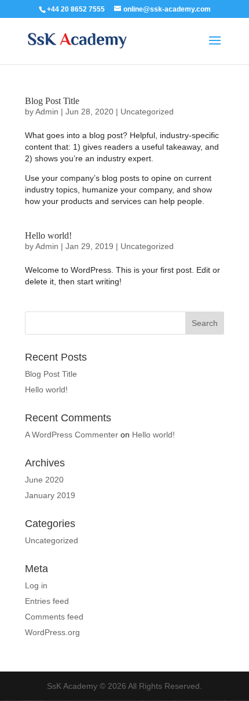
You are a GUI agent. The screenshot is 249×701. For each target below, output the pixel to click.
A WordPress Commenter (71, 434)
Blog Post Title (52, 101)
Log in (36, 585)
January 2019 (50, 495)
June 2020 (44, 479)
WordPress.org (52, 632)
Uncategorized (147, 111)
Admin (46, 111)
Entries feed (47, 601)
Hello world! (48, 235)
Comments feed (54, 616)
